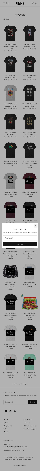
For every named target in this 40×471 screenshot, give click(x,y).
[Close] (35, 226)
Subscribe (20, 244)
